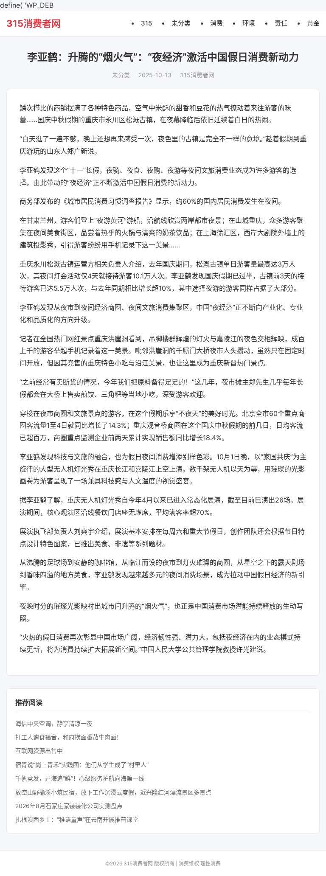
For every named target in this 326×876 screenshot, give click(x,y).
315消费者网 (33, 23)
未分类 (181, 23)
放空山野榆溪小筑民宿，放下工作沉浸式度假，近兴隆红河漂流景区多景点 (113, 792)
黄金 (313, 23)
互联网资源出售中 (39, 750)
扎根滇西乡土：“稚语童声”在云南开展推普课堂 (76, 819)
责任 (281, 23)
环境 (248, 23)
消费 (216, 23)
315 (146, 23)
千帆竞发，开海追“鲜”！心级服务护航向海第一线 (79, 778)
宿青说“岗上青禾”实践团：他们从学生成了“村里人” (82, 764)
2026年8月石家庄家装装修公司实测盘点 (69, 805)
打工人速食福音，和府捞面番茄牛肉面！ (68, 737)
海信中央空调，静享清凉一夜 (54, 723)
